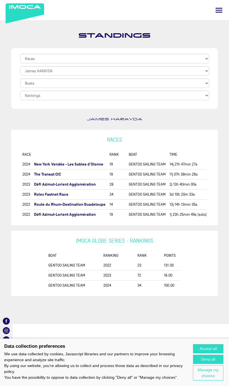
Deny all (208, 359)
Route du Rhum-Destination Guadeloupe (70, 204)
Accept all (208, 348)
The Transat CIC (47, 174)
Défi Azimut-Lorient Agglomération (65, 184)
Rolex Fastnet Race (51, 194)
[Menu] (219, 10)
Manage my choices (208, 373)
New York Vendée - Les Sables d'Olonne (68, 164)
